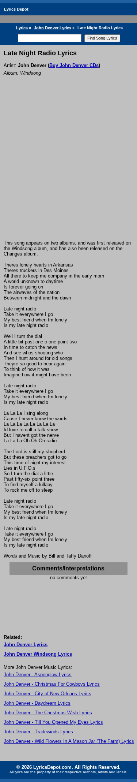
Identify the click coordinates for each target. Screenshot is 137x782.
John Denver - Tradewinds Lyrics (38, 731)
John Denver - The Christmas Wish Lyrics (48, 712)
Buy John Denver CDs (74, 65)
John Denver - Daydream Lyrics (37, 703)
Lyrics (22, 28)
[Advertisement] (68, 168)
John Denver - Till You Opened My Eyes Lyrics (53, 722)
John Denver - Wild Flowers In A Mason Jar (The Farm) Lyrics (69, 741)
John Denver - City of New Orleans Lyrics (47, 693)
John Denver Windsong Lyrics (38, 654)
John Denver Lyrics (52, 28)
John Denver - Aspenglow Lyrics (38, 674)
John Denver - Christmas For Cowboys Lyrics (52, 684)
